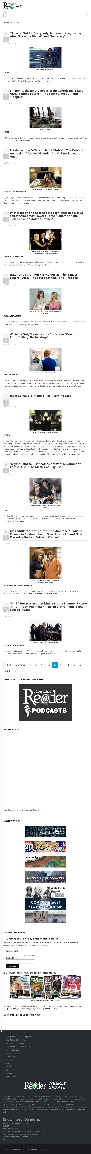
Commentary (11, 1057)
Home (6, 22)
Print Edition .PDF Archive (16, 1040)
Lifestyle (9, 1073)
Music (8, 1063)
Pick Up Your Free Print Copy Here (19, 1036)
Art (7, 1070)
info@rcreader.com (10, 1129)
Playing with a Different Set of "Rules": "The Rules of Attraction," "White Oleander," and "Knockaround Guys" (46, 153)
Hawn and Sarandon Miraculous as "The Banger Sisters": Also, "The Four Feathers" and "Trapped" (44, 276)
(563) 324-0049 (8, 1126)
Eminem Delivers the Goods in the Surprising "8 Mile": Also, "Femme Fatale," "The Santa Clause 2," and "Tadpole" (47, 94)
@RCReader (7, 1139)
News (8, 1053)
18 (67, 664)
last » (17, 670)
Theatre (9, 1060)
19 (74, 664)
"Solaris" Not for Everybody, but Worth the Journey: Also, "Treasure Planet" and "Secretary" (46, 34)
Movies (8, 1067)
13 (36, 664)
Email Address (12, 958)
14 (42, 664)
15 (49, 664)
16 (55, 664)
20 (80, 664)
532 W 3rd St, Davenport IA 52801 (16, 1123)
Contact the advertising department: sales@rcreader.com (25, 1131)
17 (61, 664)
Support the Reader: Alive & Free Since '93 (22, 1047)
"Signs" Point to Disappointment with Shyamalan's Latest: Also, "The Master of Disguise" (45, 465)
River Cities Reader (35, 810)
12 (30, 664)
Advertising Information (15, 1043)
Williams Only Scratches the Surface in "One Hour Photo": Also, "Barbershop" (45, 335)
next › (8, 670)
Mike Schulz (11, 43)
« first (8, 664)
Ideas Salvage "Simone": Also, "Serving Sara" (41, 396)
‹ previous (20, 664)
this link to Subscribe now (25, 1014)
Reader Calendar (12, 1050)
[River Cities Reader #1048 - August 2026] (45, 770)
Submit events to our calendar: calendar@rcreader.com (25, 1134)
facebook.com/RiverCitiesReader (15, 1136)
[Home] (12, 5)
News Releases (11, 1077)
